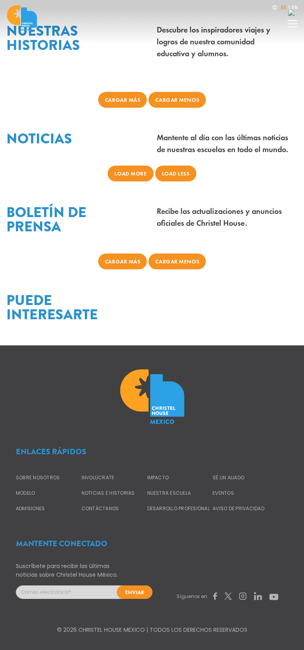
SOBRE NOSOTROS (38, 477)
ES (284, 7)
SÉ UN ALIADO (228, 477)
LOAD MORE (130, 173)
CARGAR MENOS (177, 99)
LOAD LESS (176, 173)
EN (295, 7)
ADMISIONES (30, 508)
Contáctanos (100, 508)
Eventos (223, 493)
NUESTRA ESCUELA (169, 493)
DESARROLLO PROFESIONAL (178, 508)
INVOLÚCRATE (98, 477)
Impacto (158, 477)
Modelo (25, 493)
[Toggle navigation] (292, 21)
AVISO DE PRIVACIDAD (238, 508)
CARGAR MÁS (123, 99)
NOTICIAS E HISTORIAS (108, 493)
